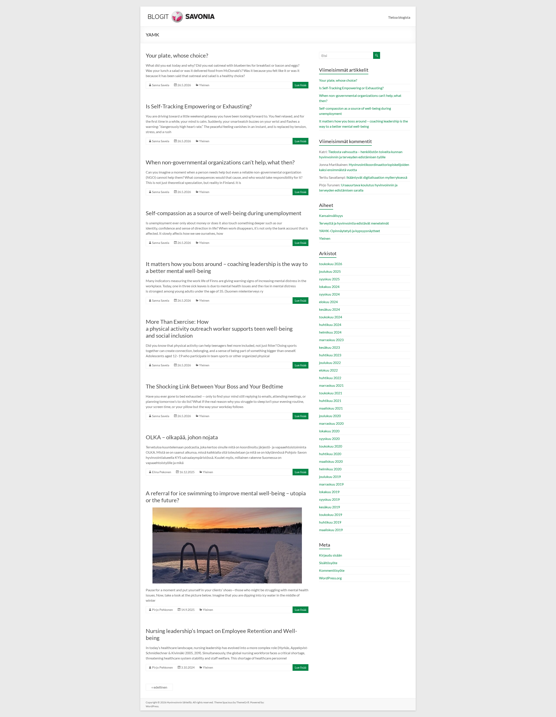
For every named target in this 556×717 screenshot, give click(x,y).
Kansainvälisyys (331, 215)
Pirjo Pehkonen (162, 609)
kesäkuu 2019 (329, 507)
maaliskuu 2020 (331, 461)
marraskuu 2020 (331, 423)
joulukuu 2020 (330, 416)
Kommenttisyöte (331, 570)
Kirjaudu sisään (330, 555)
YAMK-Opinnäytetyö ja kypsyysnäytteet (349, 231)
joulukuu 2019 (330, 476)
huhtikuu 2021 (330, 400)
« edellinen (159, 687)
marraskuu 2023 (331, 340)
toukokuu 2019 (330, 514)
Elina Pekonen (161, 472)
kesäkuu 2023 (329, 347)
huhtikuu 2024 (330, 324)
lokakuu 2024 (329, 286)
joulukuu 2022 (330, 362)
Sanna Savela (160, 85)
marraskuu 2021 (331, 385)
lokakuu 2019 (329, 492)
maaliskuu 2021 (331, 408)
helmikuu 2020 (330, 469)
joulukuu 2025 (330, 271)
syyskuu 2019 (329, 499)
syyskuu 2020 (329, 438)
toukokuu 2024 (330, 317)
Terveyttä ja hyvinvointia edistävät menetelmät (354, 223)
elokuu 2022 (328, 370)
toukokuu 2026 (330, 264)
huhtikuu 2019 (330, 522)
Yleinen (204, 85)
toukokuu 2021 (330, 393)
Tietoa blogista (399, 17)
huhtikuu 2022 (330, 378)
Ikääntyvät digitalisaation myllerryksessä (376, 177)
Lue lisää (300, 85)
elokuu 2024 (328, 302)
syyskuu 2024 (329, 294)
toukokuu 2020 (330, 446)
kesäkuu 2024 (329, 309)
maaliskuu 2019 (331, 530)
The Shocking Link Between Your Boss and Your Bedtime (215, 386)
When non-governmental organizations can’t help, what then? (221, 162)
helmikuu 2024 (330, 332)
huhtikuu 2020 (330, 454)
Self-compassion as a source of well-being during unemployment (225, 213)
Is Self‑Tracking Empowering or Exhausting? (199, 106)
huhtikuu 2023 (330, 355)
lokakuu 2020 (329, 431)
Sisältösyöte (328, 563)
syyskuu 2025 (329, 279)
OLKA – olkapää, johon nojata (182, 437)
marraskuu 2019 (331, 484)
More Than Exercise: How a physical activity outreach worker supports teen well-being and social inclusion (219, 328)
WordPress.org (330, 578)
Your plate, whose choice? (177, 55)
